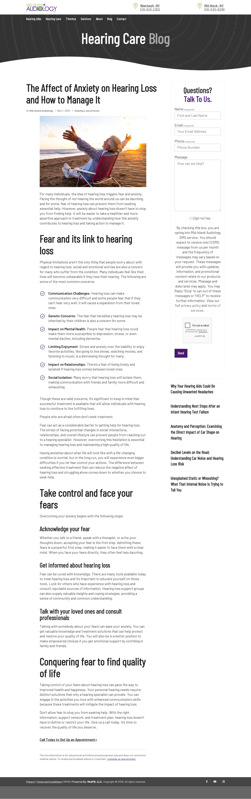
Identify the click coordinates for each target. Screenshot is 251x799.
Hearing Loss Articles (87, 110)
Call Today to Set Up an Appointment (67, 739)
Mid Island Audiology (41, 110)
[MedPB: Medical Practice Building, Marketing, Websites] (87, 781)
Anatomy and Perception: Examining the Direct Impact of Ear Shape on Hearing (196, 432)
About (99, 19)
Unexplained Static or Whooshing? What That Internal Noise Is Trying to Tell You (197, 484)
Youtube (215, 782)
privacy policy (191, 305)
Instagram (224, 782)
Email (184, 125)
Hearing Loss (53, 19)
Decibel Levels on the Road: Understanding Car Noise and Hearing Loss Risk (197, 458)
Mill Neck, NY (214, 5)
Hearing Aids (33, 19)
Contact (121, 19)
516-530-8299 (214, 9)
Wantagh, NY (150, 5)
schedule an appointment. (121, 758)
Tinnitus (71, 19)
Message (181, 157)
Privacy (30, 781)
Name (184, 109)
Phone (185, 141)
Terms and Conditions (49, 781)
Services (86, 19)
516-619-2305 (150, 9)
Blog (109, 19)
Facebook (206, 782)
